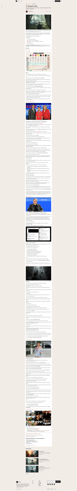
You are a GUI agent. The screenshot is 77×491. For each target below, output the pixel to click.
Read (44, 431)
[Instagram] (54, 484)
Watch (38, 428)
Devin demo (41, 123)
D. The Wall (27, 442)
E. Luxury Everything (29, 443)
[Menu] (61, 1)
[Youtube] (50, 484)
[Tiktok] (52, 484)
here (37, 125)
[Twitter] (48, 484)
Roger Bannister (38, 131)
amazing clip (31, 214)
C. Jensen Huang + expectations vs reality (32, 441)
